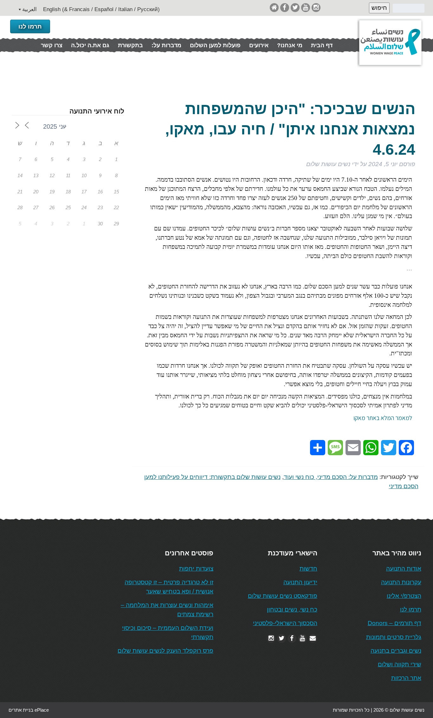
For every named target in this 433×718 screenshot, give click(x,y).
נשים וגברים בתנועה (396, 650)
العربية (29, 9)
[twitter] (295, 7)
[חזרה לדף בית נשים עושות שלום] (274, 7)
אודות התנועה (403, 568)
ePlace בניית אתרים (29, 710)
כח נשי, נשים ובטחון (292, 609)
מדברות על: (166, 45)
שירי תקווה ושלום (399, 664)
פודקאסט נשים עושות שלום (282, 595)
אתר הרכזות (406, 678)
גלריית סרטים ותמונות (393, 637)
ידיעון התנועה (300, 582)
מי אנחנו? (289, 45)
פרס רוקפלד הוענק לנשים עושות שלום (165, 650)
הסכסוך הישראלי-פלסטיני (285, 623)
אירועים (258, 45)
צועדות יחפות (196, 568)
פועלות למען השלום (215, 45)
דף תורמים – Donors (394, 623)
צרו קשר (51, 45)
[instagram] (316, 7)
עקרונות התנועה (401, 582)
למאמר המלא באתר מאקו (382, 418)
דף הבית (322, 45)
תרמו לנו (30, 26)
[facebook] (284, 7)
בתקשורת (130, 45)
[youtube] (305, 7)
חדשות (308, 568)
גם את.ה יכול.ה (90, 45)
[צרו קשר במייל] (312, 638)
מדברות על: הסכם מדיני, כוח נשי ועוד (331, 477)
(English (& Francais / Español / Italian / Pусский (101, 9)
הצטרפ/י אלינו (404, 595)
